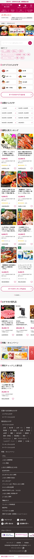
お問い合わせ (8, 523)
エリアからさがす (7, 414)
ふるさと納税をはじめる (30, 11)
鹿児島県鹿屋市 (5, 281)
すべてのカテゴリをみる (17, 94)
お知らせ (23, 520)
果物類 (28, 427)
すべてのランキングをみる (17, 289)
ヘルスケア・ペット (9, 441)
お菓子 (5, 433)
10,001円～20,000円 (7, 113)
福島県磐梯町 (19, 334)
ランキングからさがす (8, 444)
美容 (24, 436)
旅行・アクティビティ (20, 438)
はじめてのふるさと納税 (9, 474)
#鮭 (24, 54)
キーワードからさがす (8, 417)
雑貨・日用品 (7, 436)
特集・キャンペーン (21, 11)
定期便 (20, 441)
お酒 (21, 430)
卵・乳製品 (13, 430)
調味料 (27, 433)
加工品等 (18, 433)
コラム (4, 456)
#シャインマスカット (8, 58)
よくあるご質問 (6, 496)
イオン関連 (5, 463)
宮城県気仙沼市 (22, 168)
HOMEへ (17, 295)
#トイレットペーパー (8, 54)
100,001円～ (21, 122)
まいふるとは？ (6, 481)
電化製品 (16, 436)
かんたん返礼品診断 (8, 487)
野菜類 (5, 430)
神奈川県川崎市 (22, 281)
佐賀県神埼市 (5, 334)
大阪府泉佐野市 (5, 206)
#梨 (17, 58)
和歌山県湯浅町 (5, 398)
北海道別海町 (5, 244)
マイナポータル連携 (8, 510)
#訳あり (14, 51)
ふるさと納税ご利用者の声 (9, 493)
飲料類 (28, 430)
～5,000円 (4, 108)
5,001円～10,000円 (23, 108)
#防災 (22, 58)
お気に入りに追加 (13, 335)
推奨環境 (19, 542)
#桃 (28, 54)
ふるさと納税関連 (7, 460)
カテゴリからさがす (8, 424)
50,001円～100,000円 (7, 122)
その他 (27, 441)
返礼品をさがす (13, 11)
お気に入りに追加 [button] (15, 168)
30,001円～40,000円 (7, 117)
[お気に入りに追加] (15, 168)
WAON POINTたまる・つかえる (11, 490)
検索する (30, 43)
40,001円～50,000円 (23, 117)
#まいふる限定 (6, 51)
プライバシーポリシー (16, 548)
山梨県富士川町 (5, 168)
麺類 (11, 433)
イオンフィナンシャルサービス (16, 551)
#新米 (21, 51)
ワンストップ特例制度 (8, 504)
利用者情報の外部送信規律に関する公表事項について (18, 545)
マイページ (8, 520)
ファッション (7, 438)
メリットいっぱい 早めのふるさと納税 (13, 484)
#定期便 (18, 54)
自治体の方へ (24, 523)
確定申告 (4, 507)
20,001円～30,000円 (23, 113)
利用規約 (26, 542)
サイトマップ (10, 542)
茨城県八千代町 (22, 206)
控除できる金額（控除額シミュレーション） (15, 514)
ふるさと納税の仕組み (8, 477)
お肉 (4, 427)
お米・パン (19, 427)
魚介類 (11, 427)
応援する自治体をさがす (4, 11)
